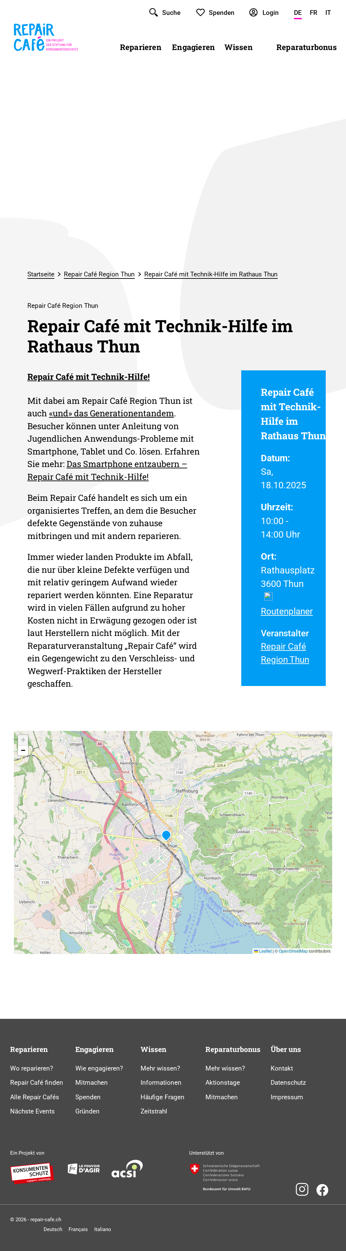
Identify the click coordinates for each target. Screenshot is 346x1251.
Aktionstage (222, 1082)
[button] (166, 835)
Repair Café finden (36, 1082)
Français (78, 1229)
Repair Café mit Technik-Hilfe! (88, 376)
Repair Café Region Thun (99, 274)
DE (298, 13)
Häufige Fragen (162, 1097)
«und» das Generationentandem (111, 413)
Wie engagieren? (99, 1068)
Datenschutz (288, 1082)
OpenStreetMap (293, 951)
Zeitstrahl (154, 1111)
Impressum (287, 1097)
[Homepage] (46, 55)
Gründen (87, 1111)
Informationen (161, 1082)
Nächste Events (32, 1111)
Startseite (40, 274)
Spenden (88, 1097)
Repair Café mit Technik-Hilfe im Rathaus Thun (211, 274)
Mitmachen (91, 1082)
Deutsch (53, 1229)
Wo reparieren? (31, 1068)
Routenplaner (287, 611)
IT (328, 13)
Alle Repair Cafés (34, 1097)
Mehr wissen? (160, 1068)
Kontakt (282, 1068)
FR (313, 13)
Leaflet (265, 951)
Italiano (102, 1229)
